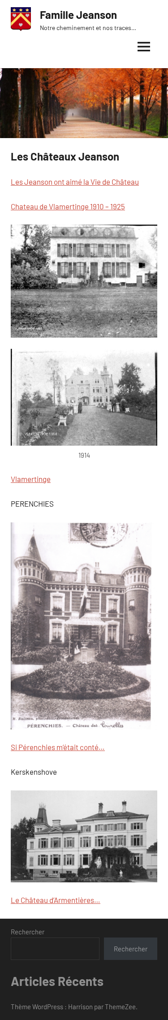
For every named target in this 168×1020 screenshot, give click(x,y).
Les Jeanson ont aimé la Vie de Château (75, 181)
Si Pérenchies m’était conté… (58, 746)
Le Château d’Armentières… (55, 899)
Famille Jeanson (78, 14)
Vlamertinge (31, 478)
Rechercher (27, 932)
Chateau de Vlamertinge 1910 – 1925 (68, 206)
